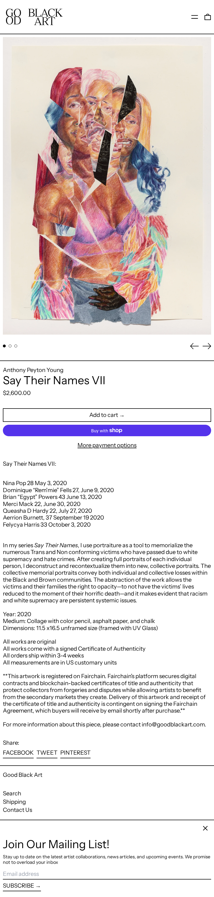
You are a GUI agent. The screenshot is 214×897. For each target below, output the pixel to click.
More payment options (107, 445)
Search (12, 793)
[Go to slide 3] (15, 346)
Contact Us (17, 809)
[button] (207, 16)
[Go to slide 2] (10, 346)
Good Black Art (22, 774)
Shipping (14, 801)
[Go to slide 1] (4, 346)
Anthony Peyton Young (33, 370)
